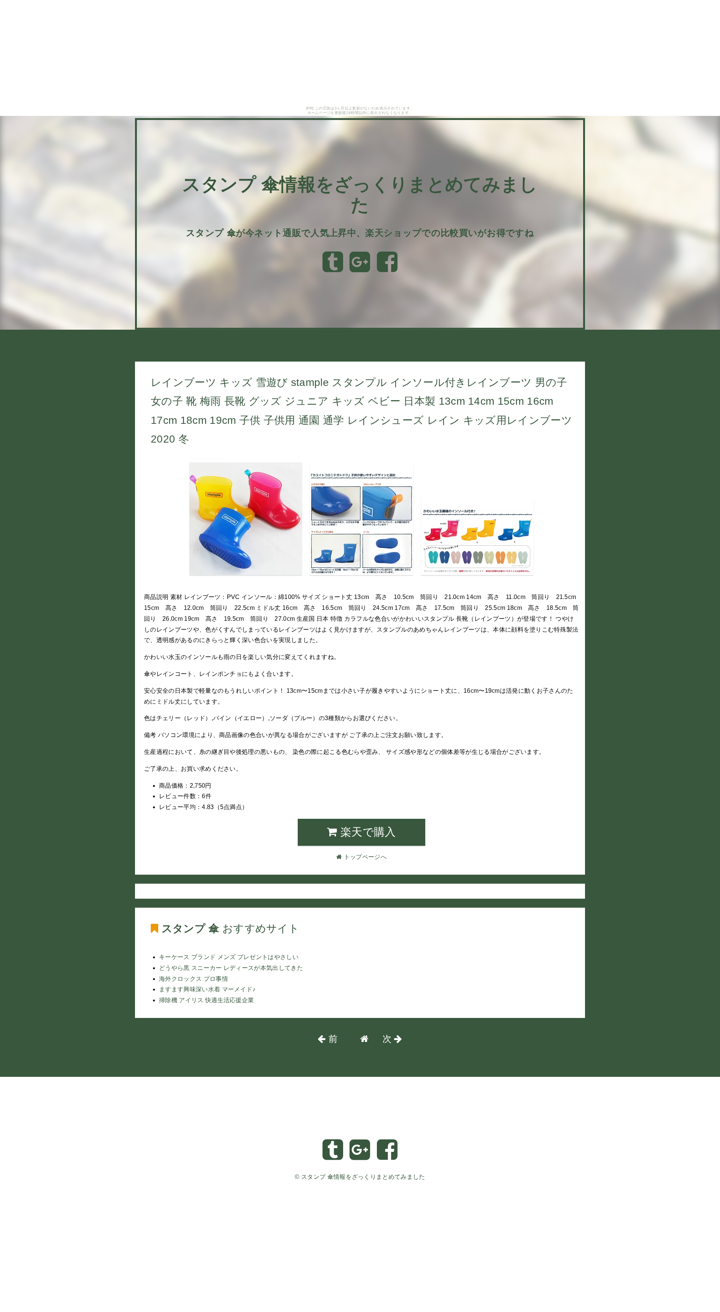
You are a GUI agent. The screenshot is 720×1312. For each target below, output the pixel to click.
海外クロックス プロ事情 (193, 979)
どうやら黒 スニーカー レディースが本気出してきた (231, 968)
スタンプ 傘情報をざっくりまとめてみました (363, 1177)
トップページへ (163, 350)
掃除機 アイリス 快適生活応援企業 (206, 1000)
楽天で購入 (367, 832)
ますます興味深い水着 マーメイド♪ (207, 989)
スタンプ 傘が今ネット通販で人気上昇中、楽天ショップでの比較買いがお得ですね (360, 233)
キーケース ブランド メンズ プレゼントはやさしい (228, 957)
